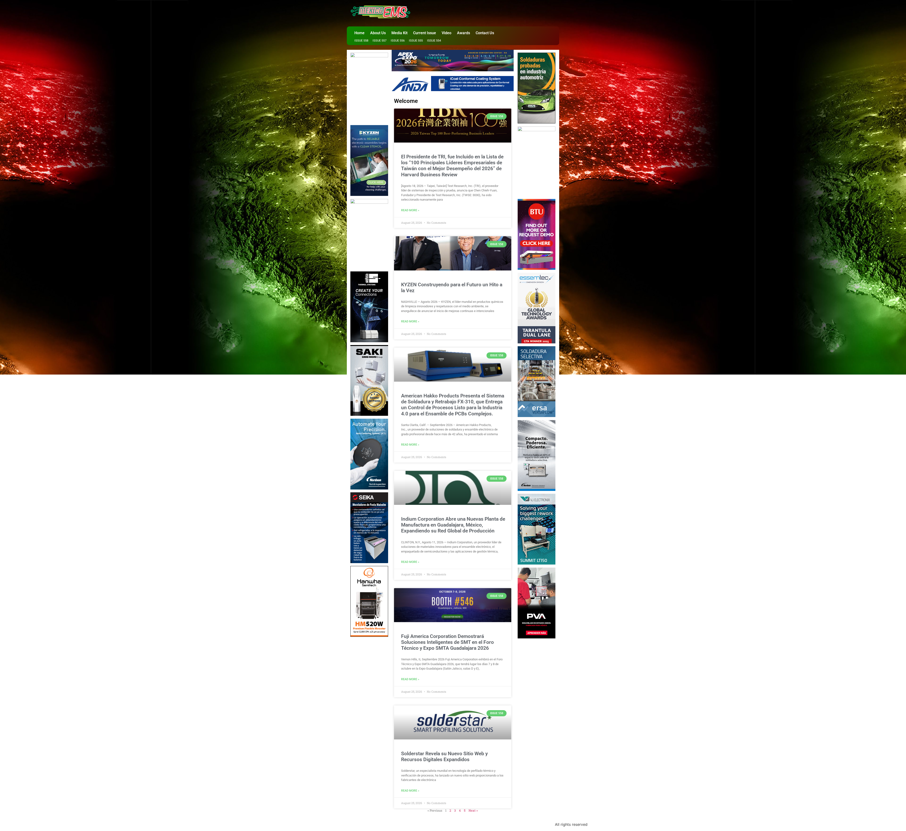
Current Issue (424, 33)
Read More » (410, 210)
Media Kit (399, 33)
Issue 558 (361, 40)
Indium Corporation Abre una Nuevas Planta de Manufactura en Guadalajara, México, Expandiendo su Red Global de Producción (453, 525)
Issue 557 (379, 40)
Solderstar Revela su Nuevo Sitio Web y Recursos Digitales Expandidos (444, 756)
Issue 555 (416, 40)
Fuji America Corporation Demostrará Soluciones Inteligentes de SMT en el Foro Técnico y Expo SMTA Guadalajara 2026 (447, 642)
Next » (473, 810)
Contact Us (485, 33)
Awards (463, 33)
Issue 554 (434, 40)
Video (446, 33)
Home (359, 33)
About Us (378, 33)
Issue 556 (398, 40)
